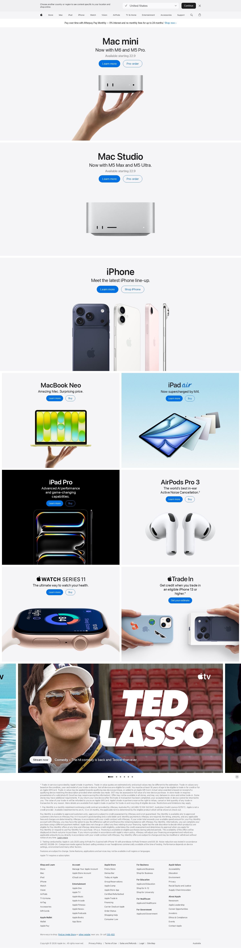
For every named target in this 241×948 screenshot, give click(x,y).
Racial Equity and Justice (180, 886)
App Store (76, 922)
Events (172, 922)
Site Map (151, 943)
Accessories (45, 907)
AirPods (43, 894)
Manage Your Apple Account (85, 869)
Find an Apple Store (67, 934)
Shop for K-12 (143, 888)
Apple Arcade (78, 901)
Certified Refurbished (114, 894)
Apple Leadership (176, 905)
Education (173, 873)
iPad (42, 877)
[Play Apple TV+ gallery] (237, 777)
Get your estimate (180, 600)
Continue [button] (188, 5)
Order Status (110, 911)
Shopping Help (111, 915)
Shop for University (145, 892)
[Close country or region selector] (199, 5)
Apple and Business (145, 869)
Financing (108, 902)
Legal (141, 943)
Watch (43, 886)
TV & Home (45, 898)
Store (42, 869)
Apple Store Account (81, 873)
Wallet (43, 922)
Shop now (170, 23)
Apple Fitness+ (79, 905)
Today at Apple (111, 877)
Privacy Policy (95, 943)
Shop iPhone (133, 289)
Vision (43, 890)
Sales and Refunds (128, 943)
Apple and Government (147, 914)
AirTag (43, 902)
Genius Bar (109, 873)
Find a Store (109, 869)
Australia (197, 943)
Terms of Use (111, 943)
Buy (70, 398)
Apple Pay (44, 926)
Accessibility (174, 869)
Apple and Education (146, 884)
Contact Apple (175, 926)
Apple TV (76, 892)
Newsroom (173, 901)
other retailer (84, 934)
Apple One (77, 888)
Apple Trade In (110, 898)
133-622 (111, 934)
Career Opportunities (178, 909)
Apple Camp (109, 886)
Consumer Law (111, 919)
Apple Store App (111, 890)
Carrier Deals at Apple (114, 907)
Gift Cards (44, 911)
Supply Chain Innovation (180, 890)
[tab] (117, 777)
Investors (173, 913)
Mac (42, 873)
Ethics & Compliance (178, 917)
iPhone (43, 882)
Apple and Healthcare (146, 903)
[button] (150, 5)
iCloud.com (77, 877)
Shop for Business (145, 873)
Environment (174, 877)
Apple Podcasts (79, 913)
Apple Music (77, 896)
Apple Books (78, 917)
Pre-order (133, 63)
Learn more (109, 63)
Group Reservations (113, 882)
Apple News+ (78, 909)
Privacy (172, 882)
